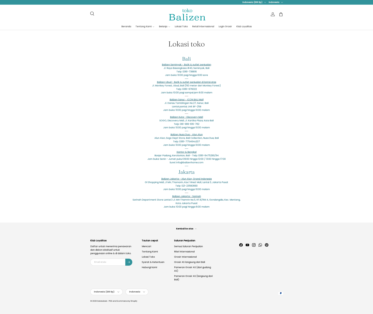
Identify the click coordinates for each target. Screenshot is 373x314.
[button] (281, 14)
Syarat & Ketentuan (153, 262)
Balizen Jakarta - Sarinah (186, 196)
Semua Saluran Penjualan (188, 246)
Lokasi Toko (181, 26)
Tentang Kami (144, 26)
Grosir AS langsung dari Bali (189, 262)
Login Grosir (225, 26)
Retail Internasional (203, 26)
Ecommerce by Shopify (127, 301)
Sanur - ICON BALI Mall (187, 99)
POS (110, 301)
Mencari (146, 246)
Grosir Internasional (185, 257)
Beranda (126, 26)
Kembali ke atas (185, 228)
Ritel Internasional (184, 251)
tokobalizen (102, 301)
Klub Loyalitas (244, 26)
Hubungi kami (149, 267)
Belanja (163, 26)
